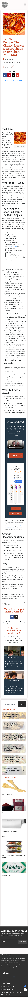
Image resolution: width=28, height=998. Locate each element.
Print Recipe (19, 80)
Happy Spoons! (7, 794)
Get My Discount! (16, 455)
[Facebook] (12, 617)
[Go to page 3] (16, 503)
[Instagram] (16, 617)
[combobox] (9, 704)
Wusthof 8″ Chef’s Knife (10, 831)
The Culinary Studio (17, 468)
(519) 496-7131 (9, 989)
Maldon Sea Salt (7, 876)
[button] (25, 4)
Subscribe (22, 942)
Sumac (4, 813)
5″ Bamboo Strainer (8, 837)
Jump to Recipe (9, 80)
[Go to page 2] (15, 503)
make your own (12, 246)
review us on (18, 481)
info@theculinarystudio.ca (8, 986)
